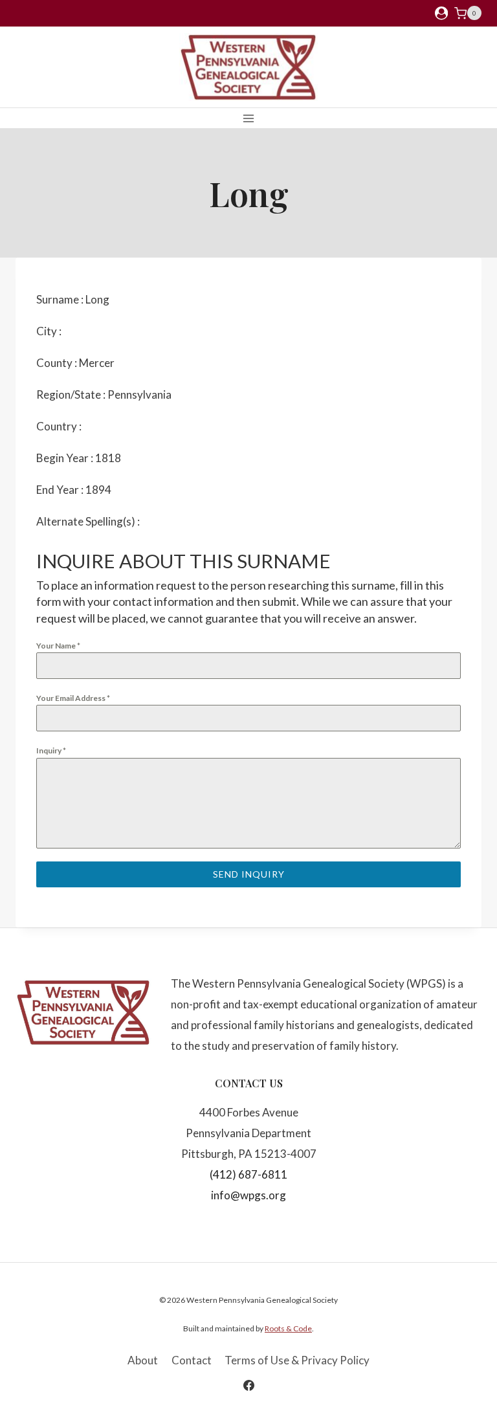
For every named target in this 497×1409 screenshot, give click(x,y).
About (142, 1360)
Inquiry (51, 750)
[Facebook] (248, 1385)
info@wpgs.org (248, 1195)
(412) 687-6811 (248, 1174)
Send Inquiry (249, 874)
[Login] (441, 13)
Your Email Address (73, 698)
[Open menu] (249, 118)
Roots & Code (288, 1328)
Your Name (58, 645)
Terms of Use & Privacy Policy (297, 1360)
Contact (191, 1360)
